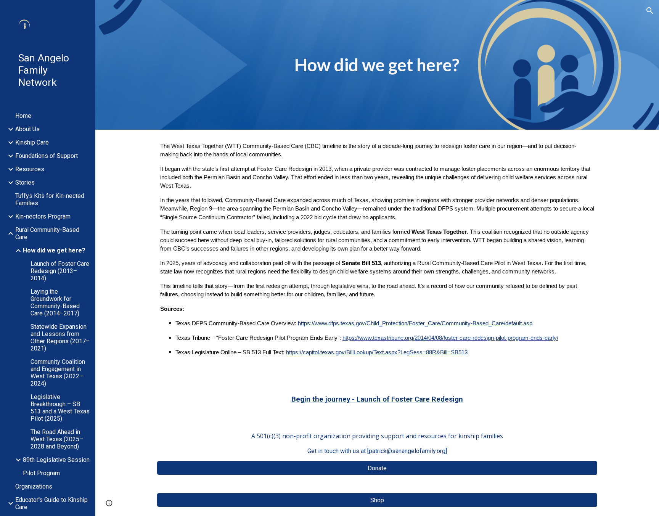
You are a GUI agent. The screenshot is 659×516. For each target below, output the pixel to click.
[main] (377, 65)
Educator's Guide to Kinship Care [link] (51, 503)
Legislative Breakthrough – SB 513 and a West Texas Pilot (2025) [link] (60, 407)
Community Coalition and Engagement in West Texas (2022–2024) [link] (58, 372)
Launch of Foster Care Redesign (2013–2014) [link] (60, 271)
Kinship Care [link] (32, 142)
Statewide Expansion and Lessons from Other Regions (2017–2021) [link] (60, 337)
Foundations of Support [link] (46, 155)
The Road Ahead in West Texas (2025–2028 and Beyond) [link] (57, 439)
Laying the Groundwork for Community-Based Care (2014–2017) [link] (55, 302)
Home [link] (23, 115)
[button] (650, 11)
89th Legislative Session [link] (56, 459)
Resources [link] (29, 169)
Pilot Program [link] (41, 473)
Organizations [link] (33, 486)
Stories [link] (25, 182)
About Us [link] (27, 129)
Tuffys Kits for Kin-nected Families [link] (49, 199)
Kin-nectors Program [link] (43, 216)
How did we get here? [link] (54, 250)
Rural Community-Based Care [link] (47, 233)
